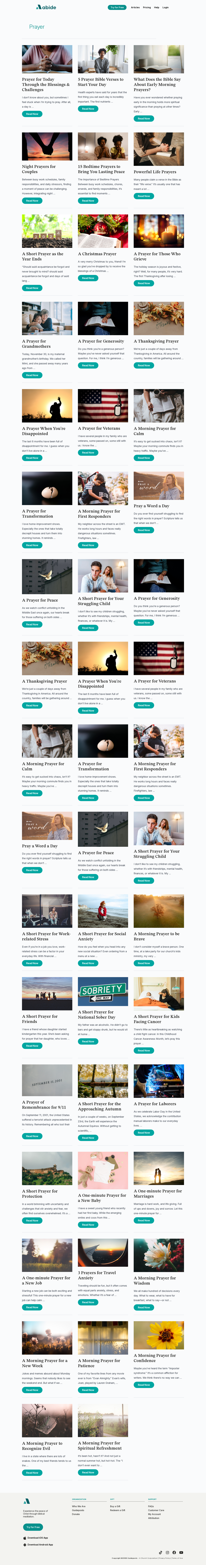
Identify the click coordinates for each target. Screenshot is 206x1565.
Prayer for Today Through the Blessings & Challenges (46, 85)
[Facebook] (174, 1552)
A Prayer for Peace (40, 600)
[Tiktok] (160, 1552)
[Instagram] (167, 1552)
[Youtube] (181, 1552)
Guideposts (78, 1510)
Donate (76, 1514)
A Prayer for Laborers (155, 1104)
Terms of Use (177, 1558)
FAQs (151, 1506)
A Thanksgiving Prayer (156, 341)
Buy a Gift (115, 1506)
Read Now (33, 113)
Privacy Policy (164, 1558)
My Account (154, 1514)
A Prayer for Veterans (99, 429)
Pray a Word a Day (151, 506)
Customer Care (156, 1510)
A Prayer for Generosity (101, 341)
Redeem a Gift (117, 1510)
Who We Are (78, 1506)
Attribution (153, 1518)
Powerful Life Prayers (155, 172)
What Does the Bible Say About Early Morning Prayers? (157, 85)
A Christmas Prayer (97, 254)
